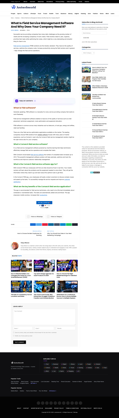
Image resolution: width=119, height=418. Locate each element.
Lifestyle (33, 13)
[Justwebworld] (23, 7)
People (13, 13)
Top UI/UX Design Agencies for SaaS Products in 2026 (44, 274)
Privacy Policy (60, 1)
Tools (80, 1)
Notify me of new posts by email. (23, 335)
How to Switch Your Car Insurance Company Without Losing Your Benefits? (99, 70)
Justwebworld (57, 412)
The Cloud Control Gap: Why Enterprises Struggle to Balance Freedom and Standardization (44, 296)
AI (78, 371)
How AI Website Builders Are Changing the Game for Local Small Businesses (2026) (21, 275)
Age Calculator (15, 381)
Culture (26, 13)
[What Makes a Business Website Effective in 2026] (86, 88)
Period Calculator (65, 381)
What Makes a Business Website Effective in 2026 (100, 86)
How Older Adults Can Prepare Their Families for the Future (99, 79)
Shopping (70, 371)
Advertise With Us (37, 408)
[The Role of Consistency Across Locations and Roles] (21, 286)
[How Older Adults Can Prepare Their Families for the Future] (86, 79)
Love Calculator (45, 381)
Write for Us (98, 408)
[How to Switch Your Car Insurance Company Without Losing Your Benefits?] (86, 69)
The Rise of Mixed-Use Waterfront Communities (99, 96)
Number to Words (77, 381)
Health (51, 13)
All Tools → (34, 383)
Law (54, 371)
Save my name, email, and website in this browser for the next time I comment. (36, 332)
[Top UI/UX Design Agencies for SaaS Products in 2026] (44, 266)
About (25, 1)
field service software (37, 154)
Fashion (95, 13)
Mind (107, 13)
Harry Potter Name (99, 381)
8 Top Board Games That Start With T (98, 137)
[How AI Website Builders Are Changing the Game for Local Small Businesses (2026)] (21, 266)
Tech (57, 13)
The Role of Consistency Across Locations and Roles (21, 295)
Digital (77, 13)
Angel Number (88, 381)
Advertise (41, 1)
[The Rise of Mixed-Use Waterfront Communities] (86, 97)
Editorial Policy (71, 1)
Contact (32, 1)
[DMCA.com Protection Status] (95, 173)
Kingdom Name (24, 383)
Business (63, 13)
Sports (19, 13)
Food (39, 13)
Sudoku (22, 391)
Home (102, 13)
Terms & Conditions (72, 408)
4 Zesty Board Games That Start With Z (99, 104)
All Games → (52, 391)
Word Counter (24, 381)
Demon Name (14, 383)
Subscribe (86, 37)
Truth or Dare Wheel (31, 391)
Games (87, 1)
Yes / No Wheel (43, 391)
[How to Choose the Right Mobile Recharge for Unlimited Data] (67, 266)
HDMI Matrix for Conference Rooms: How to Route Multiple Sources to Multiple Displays (66, 296)
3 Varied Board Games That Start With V (99, 124)
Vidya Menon (14, 30)
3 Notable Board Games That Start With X (99, 110)
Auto (89, 13)
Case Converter (35, 381)
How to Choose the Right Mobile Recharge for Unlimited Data (67, 275)
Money (70, 13)
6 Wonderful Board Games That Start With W (99, 117)
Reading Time (55, 381)
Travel (45, 13)
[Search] (107, 1)
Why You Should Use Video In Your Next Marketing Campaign (59, 234)
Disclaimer (49, 1)
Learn (112, 13)
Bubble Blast (14, 391)
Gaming (83, 13)
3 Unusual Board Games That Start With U (100, 130)
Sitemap (75, 412)
